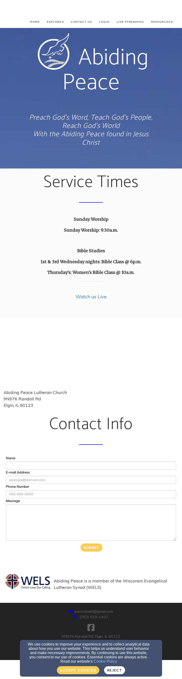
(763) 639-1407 (94, 616)
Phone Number (17, 486)
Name (10, 458)
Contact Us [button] (81, 21)
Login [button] (104, 21)
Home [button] (35, 21)
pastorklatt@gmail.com (94, 611)
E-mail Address (18, 472)
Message (13, 501)
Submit (91, 547)
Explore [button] (54, 21)
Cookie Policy (105, 661)
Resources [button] (160, 21)
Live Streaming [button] (130, 21)
